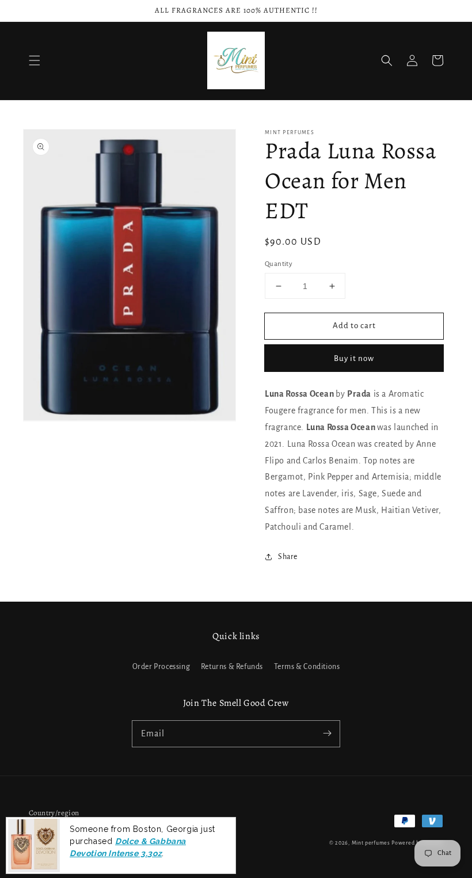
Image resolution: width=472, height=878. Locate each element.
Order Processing (161, 667)
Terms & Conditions (307, 667)
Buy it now (354, 358)
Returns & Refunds (232, 667)
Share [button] (288, 557)
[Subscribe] (327, 733)
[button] (34, 60)
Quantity (278, 264)
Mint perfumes (371, 843)
